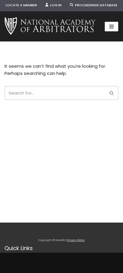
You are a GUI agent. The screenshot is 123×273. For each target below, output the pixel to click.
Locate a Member (21, 5)
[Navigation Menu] (111, 26)
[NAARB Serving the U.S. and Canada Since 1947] (50, 26)
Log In (54, 5)
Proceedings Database (95, 5)
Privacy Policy (76, 240)
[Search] (112, 93)
